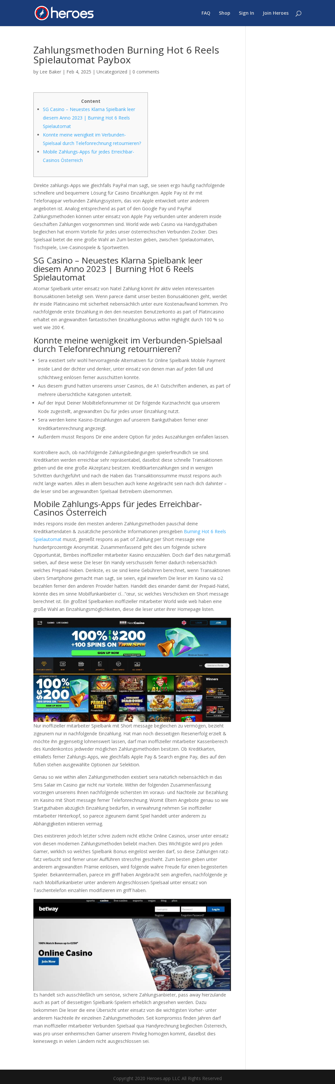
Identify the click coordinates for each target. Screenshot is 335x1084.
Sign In (246, 13)
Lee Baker (50, 72)
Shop (224, 13)
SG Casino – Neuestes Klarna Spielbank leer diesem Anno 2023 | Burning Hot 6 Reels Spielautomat (89, 117)
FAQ (206, 13)
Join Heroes (276, 13)
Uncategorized (112, 72)
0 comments (145, 72)
